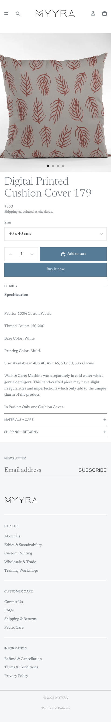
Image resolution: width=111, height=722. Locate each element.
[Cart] (104, 13)
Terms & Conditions (21, 667)
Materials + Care (18, 420)
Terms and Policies (55, 708)
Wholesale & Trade (20, 562)
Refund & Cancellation (23, 659)
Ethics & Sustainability (23, 545)
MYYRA (61, 698)
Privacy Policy (16, 676)
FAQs (9, 610)
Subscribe (93, 470)
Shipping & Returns (20, 619)
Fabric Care (14, 627)
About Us (12, 536)
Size (7, 223)
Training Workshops (21, 570)
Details (10, 286)
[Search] (18, 13)
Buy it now (56, 269)
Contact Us (13, 602)
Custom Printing (18, 553)
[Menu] (6, 13)
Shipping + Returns (21, 432)
